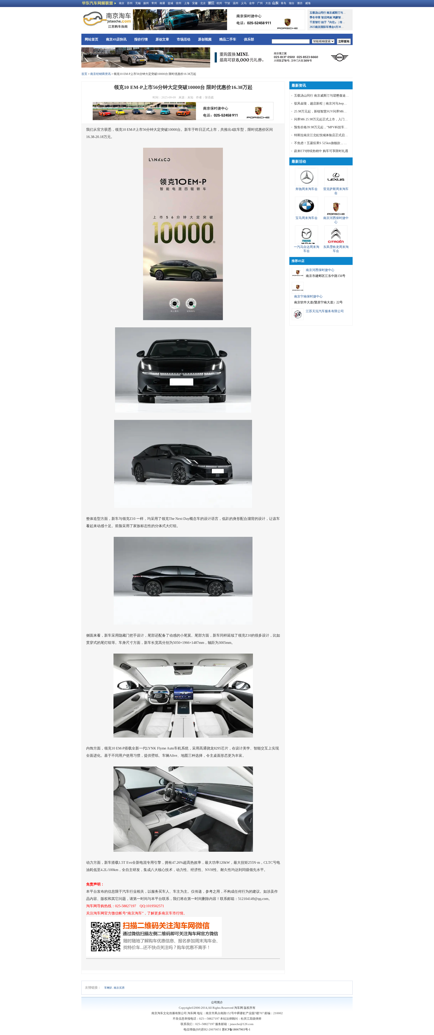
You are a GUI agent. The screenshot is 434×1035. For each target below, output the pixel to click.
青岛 (283, 3)
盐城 (170, 3)
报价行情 (141, 39)
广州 (260, 3)
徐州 (178, 3)
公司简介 (217, 1002)
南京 (121, 3)
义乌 (243, 3)
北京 (203, 3)
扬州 (146, 3)
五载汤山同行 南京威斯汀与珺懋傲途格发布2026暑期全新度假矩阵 (340, 95)
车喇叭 (108, 987)
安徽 (195, 3)
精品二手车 (227, 39)
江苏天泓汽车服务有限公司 (325, 311)
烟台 (291, 3)
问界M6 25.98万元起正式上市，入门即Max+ (324, 119)
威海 (308, 3)
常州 (154, 3)
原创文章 (162, 39)
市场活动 (183, 39)
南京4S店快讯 (116, 39)
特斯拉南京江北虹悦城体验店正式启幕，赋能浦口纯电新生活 (337, 135)
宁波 (227, 3)
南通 (162, 3)
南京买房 (119, 987)
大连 (268, 3)
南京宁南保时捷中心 (308, 296)
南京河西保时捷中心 (320, 270)
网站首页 (91, 39)
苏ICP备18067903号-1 (236, 1029)
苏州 (129, 3)
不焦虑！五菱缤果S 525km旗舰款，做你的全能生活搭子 (333, 143)
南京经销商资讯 (100, 74)
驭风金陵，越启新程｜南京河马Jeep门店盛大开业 (328, 103)
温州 (235, 3)
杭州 (219, 3)
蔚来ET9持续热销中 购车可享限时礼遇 (321, 151)
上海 (186, 3)
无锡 (138, 3)
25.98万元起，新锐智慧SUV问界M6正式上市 (325, 111)
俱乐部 (249, 39)
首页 (84, 74)
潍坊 (299, 3)
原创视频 (205, 39)
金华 (252, 3)
